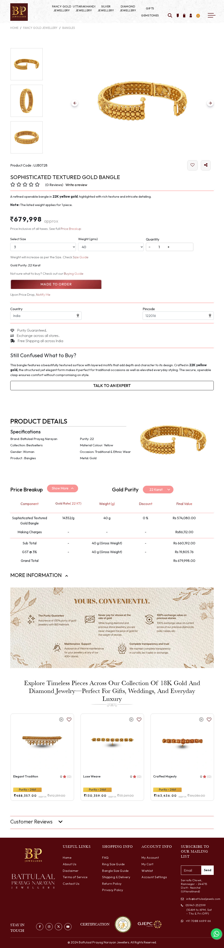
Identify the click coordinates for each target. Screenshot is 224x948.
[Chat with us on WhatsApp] (216, 933)
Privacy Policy (112, 890)
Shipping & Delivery (116, 877)
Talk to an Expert (112, 385)
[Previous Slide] (74, 103)
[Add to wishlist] (178, 16)
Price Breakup (71, 229)
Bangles (68, 28)
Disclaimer (71, 871)
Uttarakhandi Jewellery (84, 8)
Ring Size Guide (113, 864)
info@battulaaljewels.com (200, 899)
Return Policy (112, 884)
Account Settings (154, 877)
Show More (60, 488)
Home (14, 28)
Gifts (150, 8)
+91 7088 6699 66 (198, 921)
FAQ (105, 858)
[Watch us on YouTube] (68, 926)
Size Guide (80, 257)
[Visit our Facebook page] (39, 926)
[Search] (170, 15)
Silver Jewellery (106, 8)
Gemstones (150, 15)
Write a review (76, 185)
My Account (150, 858)
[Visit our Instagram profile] (49, 926)
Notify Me (43, 294)
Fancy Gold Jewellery (62, 8)
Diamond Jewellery (128, 8)
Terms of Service (75, 877)
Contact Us (71, 884)
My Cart (148, 864)
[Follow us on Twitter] (58, 926)
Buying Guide (73, 273)
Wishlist (147, 871)
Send (207, 870)
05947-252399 (196, 905)
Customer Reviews (31, 821)
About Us (69, 864)
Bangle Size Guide (115, 871)
